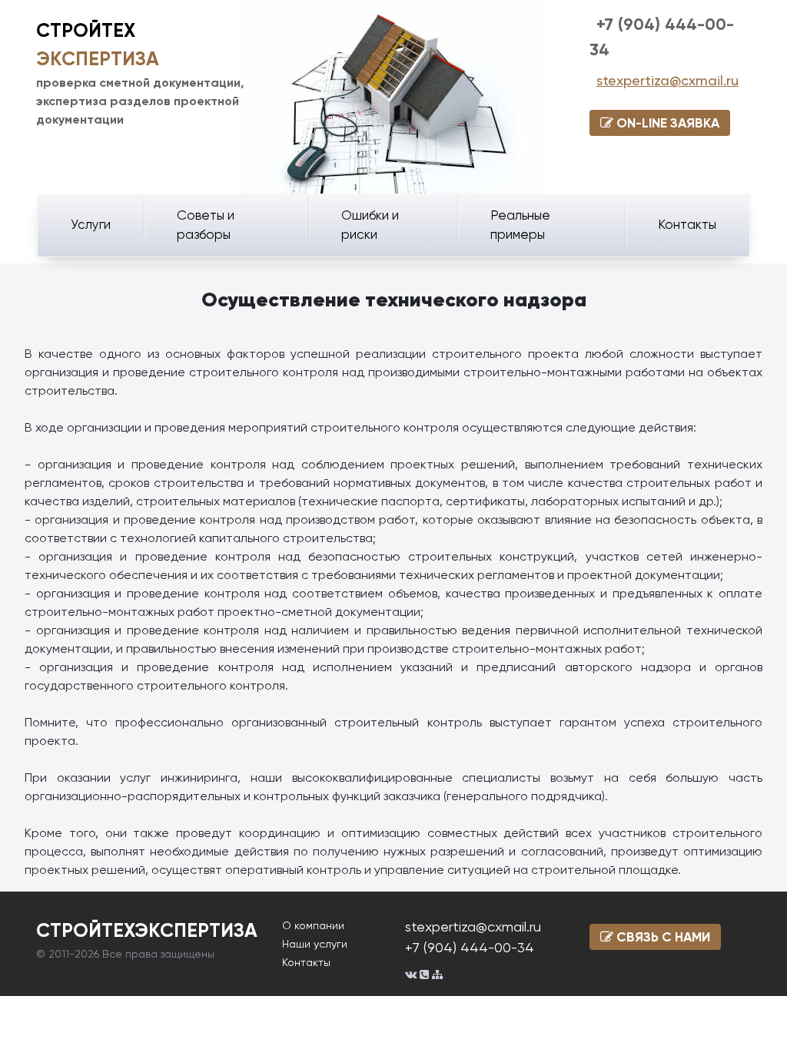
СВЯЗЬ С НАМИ (661, 937)
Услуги (91, 224)
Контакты (687, 224)
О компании (313, 925)
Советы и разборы (205, 225)
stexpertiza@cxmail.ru (667, 80)
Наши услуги (314, 944)
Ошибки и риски (370, 225)
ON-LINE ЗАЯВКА (666, 123)
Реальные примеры (520, 225)
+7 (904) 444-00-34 (469, 947)
